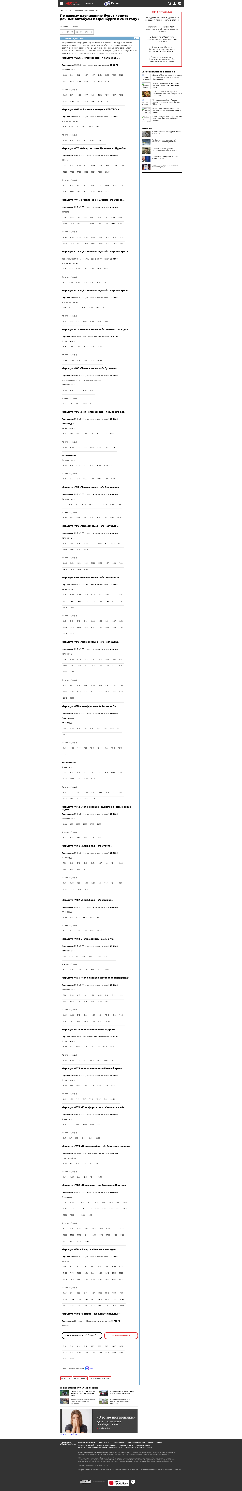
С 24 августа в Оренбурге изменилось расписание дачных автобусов (162, 39)
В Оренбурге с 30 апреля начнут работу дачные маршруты (122, 1392)
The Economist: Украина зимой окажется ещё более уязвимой (164, 141)
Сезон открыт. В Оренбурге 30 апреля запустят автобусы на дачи (83, 1393)
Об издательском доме (87, 1442)
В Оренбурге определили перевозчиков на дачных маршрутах (120, 1401)
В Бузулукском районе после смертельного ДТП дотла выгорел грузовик (162, 29)
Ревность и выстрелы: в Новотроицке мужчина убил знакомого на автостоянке (161, 59)
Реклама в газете (143, 1445)
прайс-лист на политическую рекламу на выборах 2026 (100, 1448)
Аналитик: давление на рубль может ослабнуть (166, 132)
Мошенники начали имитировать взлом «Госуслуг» (165, 166)
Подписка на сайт (155, 1442)
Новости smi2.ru (68, 1434)
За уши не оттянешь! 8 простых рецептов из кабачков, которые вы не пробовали (167, 94)
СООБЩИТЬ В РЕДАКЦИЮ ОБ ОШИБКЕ (138, 1448)
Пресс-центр (104, 1442)
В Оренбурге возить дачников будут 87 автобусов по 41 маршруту (83, 1401)
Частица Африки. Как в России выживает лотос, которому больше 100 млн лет (166, 102)
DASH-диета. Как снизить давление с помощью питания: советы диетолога (161, 19)
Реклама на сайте (126, 1445)
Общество (74, 26)
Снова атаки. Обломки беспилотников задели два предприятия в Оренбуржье (161, 49)
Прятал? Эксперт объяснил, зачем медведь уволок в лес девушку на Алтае (166, 85)
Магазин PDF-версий (86, 1445)
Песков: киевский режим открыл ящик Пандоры (165, 157)
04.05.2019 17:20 (66, 10)
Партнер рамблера (99, 1481)
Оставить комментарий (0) (121, 1335)
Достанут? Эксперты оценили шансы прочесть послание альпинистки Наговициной (167, 77)
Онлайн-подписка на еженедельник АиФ (128, 1442)
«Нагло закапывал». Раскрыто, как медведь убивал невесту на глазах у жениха (167, 110)
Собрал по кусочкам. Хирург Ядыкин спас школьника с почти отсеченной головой (167, 119)
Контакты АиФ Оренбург (106, 1445)
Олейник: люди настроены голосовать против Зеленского (164, 149)
